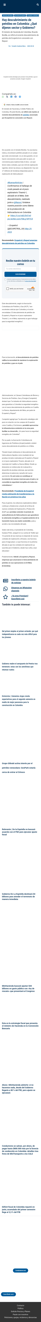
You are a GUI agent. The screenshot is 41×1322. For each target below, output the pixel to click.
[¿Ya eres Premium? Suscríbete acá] (5, 596)
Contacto (20, 1305)
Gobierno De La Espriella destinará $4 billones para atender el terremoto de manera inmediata (18, 896)
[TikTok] (22, 1240)
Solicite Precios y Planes (20, 1311)
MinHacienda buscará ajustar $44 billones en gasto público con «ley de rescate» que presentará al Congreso (18, 988)
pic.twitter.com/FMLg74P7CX (20, 219)
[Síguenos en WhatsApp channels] (5, 588)
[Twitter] (11, 1240)
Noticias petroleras (8, 15)
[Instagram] (18, 1240)
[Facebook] (16, 97)
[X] (7, 97)
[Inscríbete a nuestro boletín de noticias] (5, 580)
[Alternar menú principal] (4, 4)
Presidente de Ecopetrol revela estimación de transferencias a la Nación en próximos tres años (18, 494)
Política (20, 1308)
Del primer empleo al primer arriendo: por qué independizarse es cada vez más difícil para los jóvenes (20, 634)
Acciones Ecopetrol (20, 15)
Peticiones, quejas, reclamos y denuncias (20, 1317)
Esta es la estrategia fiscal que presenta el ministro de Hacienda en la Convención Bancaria (20, 1026)
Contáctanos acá (20, 1270)
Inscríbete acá (8, 1294)
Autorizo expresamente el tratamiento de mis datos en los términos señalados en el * (21, 281)
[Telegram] (20, 97)
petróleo (26, 115)
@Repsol (17, 202)
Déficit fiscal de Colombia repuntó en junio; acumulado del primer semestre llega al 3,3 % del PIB (18, 1209)
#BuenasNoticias (14, 182)
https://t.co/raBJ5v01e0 (20, 215)
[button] (38, 5)
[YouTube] (26, 1240)
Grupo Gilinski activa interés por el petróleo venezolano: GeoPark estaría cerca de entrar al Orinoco (18, 767)
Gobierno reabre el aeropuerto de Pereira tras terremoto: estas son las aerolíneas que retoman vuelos (20, 666)
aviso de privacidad (30, 281)
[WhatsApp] (3, 97)
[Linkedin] (15, 1240)
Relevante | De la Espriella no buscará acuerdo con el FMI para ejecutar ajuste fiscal (19, 832)
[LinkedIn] (11, 97)
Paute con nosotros (20, 1314)
